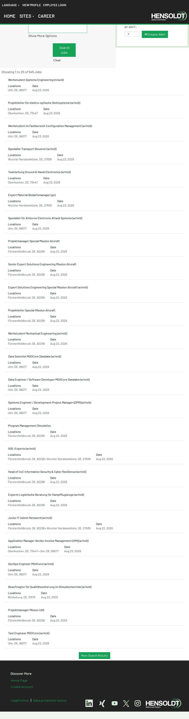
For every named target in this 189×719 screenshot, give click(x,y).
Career (46, 16)
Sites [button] (26, 16)
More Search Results (94, 655)
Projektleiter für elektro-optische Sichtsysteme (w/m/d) (44, 102)
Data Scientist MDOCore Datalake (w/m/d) (34, 356)
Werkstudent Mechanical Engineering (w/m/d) (37, 333)
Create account (22, 686)
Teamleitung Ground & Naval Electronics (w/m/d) (39, 172)
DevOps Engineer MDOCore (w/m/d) (31, 564)
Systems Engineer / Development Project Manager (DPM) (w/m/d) (49, 402)
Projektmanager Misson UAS (26, 610)
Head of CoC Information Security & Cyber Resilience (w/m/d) (47, 471)
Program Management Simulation (29, 425)
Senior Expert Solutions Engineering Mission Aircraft (42, 264)
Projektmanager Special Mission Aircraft (34, 241)
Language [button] (10, 5)
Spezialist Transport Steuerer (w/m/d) (32, 149)
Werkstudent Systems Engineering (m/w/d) (36, 79)
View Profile (31, 5)
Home (10, 16)
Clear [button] (57, 60)
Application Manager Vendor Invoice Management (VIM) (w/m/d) (48, 540)
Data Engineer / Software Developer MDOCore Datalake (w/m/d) (49, 379)
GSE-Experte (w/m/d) (21, 448)
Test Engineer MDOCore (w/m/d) (28, 633)
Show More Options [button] (42, 36)
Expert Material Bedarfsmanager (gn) (32, 195)
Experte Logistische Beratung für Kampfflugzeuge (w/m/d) (46, 494)
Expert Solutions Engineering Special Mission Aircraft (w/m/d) (48, 287)
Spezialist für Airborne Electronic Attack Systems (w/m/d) (45, 218)
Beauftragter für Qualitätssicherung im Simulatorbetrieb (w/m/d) (49, 586)
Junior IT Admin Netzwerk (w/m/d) (30, 517)
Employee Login (54, 5)
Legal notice (20, 700)
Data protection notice (49, 700)
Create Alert (156, 34)
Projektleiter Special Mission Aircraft (31, 310)
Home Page (19, 680)
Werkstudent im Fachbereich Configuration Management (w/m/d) (50, 126)
